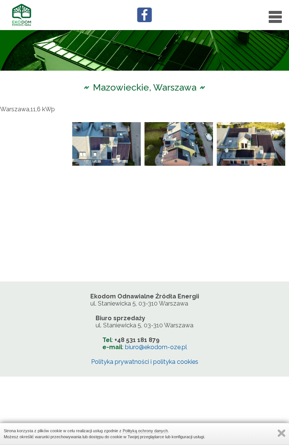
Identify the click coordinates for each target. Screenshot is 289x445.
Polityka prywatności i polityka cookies (144, 361)
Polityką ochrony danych (145, 430)
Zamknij (281, 433)
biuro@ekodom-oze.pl (156, 347)
